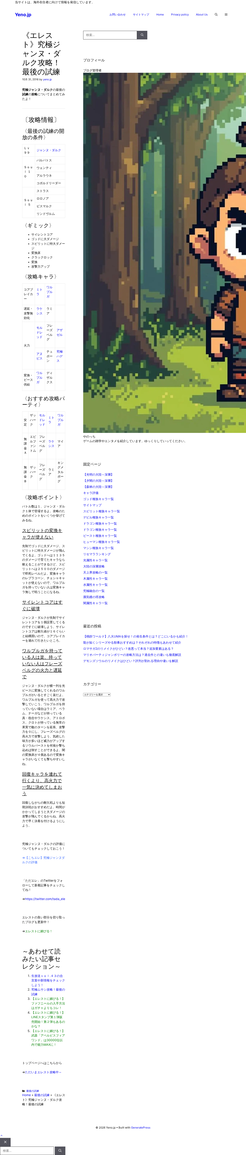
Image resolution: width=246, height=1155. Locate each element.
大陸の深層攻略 (94, 566)
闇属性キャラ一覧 (95, 603)
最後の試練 (32, 1090)
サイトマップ (141, 14)
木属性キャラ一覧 (95, 578)
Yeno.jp (23, 14)
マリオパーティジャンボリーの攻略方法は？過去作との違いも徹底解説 (132, 655)
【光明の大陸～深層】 (98, 474)
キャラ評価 (91, 493)
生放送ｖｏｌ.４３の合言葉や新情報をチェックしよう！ (48, 980)
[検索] (142, 35)
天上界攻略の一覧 (95, 572)
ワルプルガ (49, 291)
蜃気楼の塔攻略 (94, 597)
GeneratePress (140, 1127)
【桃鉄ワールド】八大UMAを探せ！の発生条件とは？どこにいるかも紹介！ (135, 636)
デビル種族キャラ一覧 (98, 517)
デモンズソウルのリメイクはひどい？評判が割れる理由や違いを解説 (130, 661)
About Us (202, 14)
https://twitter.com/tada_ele (45, 899)
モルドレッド (39, 332)
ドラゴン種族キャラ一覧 (100, 523)
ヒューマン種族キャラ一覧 (101, 542)
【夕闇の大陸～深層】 (98, 480)
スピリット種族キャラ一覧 (101, 511)
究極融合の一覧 (94, 591)
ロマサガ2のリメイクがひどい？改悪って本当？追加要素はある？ (128, 648)
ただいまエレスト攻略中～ (43, 1072)
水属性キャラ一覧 (95, 585)
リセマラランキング (97, 554)
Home (160, 14)
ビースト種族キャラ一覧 (100, 536)
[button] (216, 14)
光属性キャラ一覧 (95, 560)
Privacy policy (180, 14)
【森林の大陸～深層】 (98, 487)
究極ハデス (60, 356)
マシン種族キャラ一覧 (98, 548)
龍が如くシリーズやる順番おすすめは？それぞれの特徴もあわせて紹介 (132, 642)
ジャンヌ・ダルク (49, 150)
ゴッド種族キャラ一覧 (98, 499)
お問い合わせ (117, 14)
